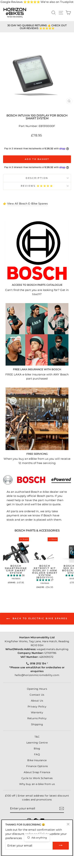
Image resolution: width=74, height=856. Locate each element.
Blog (37, 748)
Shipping (37, 724)
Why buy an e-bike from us (37, 784)
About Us (37, 700)
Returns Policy (37, 718)
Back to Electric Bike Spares (39, 618)
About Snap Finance (37, 772)
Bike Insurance (37, 760)
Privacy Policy (37, 706)
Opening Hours (37, 688)
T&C (37, 736)
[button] (14, 575)
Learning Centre (37, 742)
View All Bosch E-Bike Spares (27, 203)
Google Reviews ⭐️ (20, 2)
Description (37, 178)
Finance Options (37, 766)
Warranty (37, 712)
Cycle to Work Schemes (37, 778)
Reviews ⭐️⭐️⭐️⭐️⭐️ (37, 186)
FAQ (37, 754)
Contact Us (37, 694)
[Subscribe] (61, 808)
